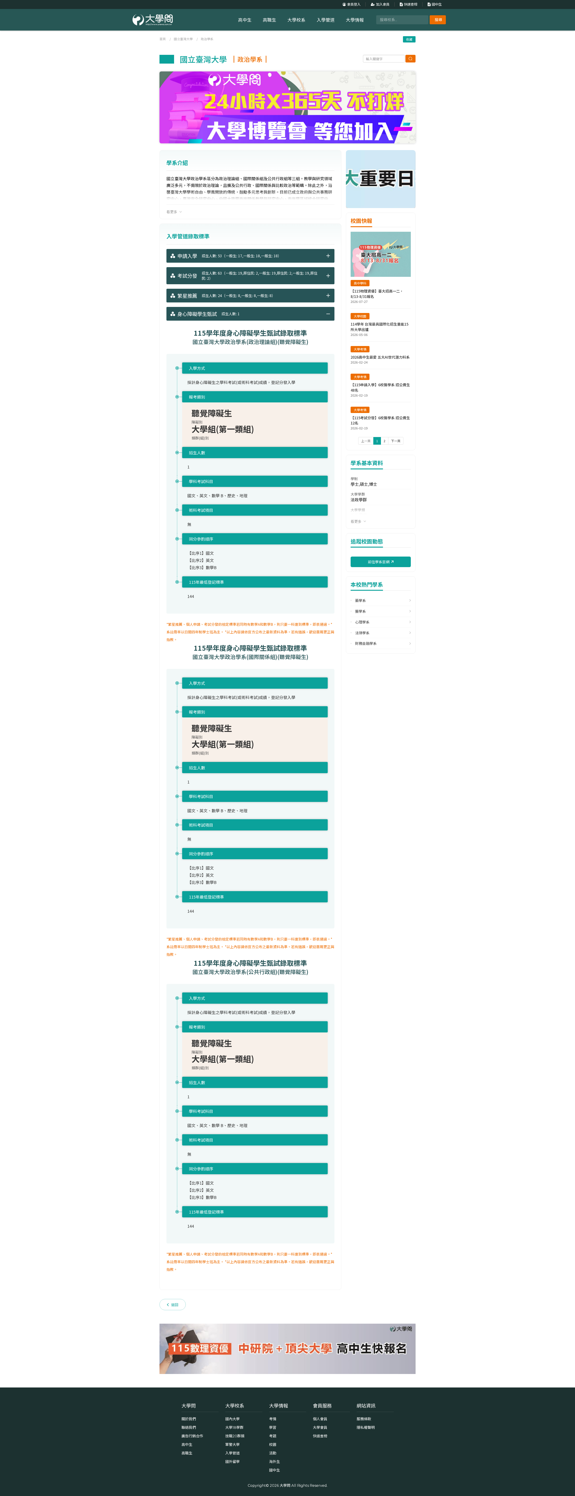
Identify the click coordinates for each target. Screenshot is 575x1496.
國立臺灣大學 (183, 39)
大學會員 (320, 1427)
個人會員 (320, 1419)
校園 (272, 1444)
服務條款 (364, 1419)
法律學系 (362, 632)
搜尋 (438, 20)
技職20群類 (234, 1436)
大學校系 (296, 20)
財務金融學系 (366, 643)
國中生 (437, 4)
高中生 (245, 20)
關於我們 (188, 1419)
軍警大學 (232, 1444)
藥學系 (360, 600)
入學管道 (326, 20)
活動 (272, 1453)
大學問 (285, 1485)
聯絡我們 (188, 1427)
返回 (174, 1304)
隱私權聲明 (366, 1427)
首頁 (162, 39)
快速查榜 (410, 4)
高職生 (269, 20)
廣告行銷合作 (192, 1436)
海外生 (274, 1461)
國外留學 (232, 1461)
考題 (272, 1436)
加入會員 (382, 4)
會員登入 (353, 4)
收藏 (409, 39)
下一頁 (395, 441)
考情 (272, 1419)
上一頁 (366, 441)
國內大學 (232, 1419)
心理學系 (362, 622)
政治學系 (207, 39)
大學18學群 (234, 1427)
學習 (272, 1427)
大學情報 (355, 20)
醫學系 (360, 611)
